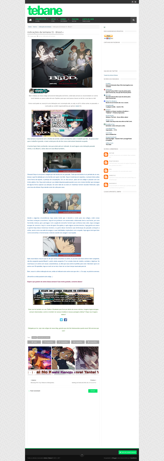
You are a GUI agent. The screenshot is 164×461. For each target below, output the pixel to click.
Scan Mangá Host (110, 128)
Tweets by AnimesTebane (111, 75)
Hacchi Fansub (110, 115)
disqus (93, 391)
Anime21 (108, 109)
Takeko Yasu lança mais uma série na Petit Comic (119, 121)
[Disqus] (63, 418)
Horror (35, 26)
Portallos (108, 83)
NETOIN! (108, 95)
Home (30, 26)
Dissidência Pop (110, 124)
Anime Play (112, 175)
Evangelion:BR (109, 105)
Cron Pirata (109, 133)
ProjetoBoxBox (114, 161)
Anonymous (113, 183)
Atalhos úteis (40, 20)
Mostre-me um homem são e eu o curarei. (117, 102)
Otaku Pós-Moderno (111, 101)
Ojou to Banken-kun (111, 134)
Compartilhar (49, 342)
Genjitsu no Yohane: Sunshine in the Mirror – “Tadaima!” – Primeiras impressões (117, 112)
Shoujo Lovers (110, 120)
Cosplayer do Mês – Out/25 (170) (114, 107)
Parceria (75, 20)
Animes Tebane (48, 458)
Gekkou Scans (109, 143)
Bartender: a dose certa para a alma (115, 125)
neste (77, 106)
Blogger (114, 458)
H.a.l (110, 169)
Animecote (109, 89)
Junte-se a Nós (88, 20)
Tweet (35, 342)
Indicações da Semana (45, 26)
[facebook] (132, 2)
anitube (111, 153)
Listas (53, 20)
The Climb (108, 144)
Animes (64, 20)
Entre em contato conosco (128, 452)
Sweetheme (133, 458)
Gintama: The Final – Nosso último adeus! (117, 117)
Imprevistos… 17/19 (111, 130)
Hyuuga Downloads (111, 137)
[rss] (135, 2)
